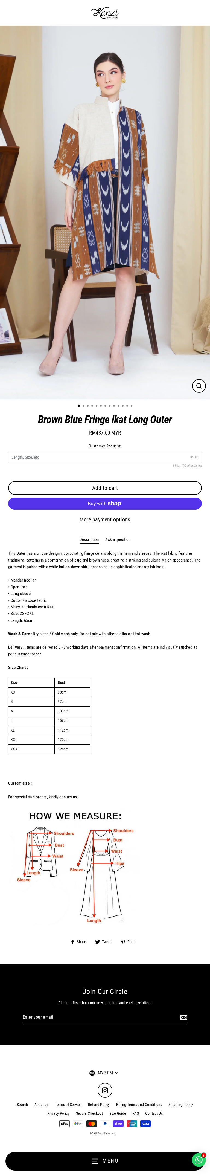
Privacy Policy (58, 1113)
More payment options (105, 519)
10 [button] (119, 406)
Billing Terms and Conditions (139, 1104)
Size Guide (117, 1113)
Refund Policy (99, 1104)
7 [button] (105, 406)
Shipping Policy (180, 1104)
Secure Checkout (89, 1113)
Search (22, 1104)
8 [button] (110, 406)
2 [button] (84, 406)
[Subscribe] (183, 1018)
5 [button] (97, 406)
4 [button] (92, 406)
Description (89, 539)
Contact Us (154, 1113)
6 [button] (101, 406)
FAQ (136, 1113)
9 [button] (114, 406)
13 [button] (132, 406)
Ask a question (117, 539)
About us (41, 1104)
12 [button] (127, 406)
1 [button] (79, 406)
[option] (105, 212)
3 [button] (88, 406)
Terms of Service (68, 1104)
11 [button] (123, 406)
